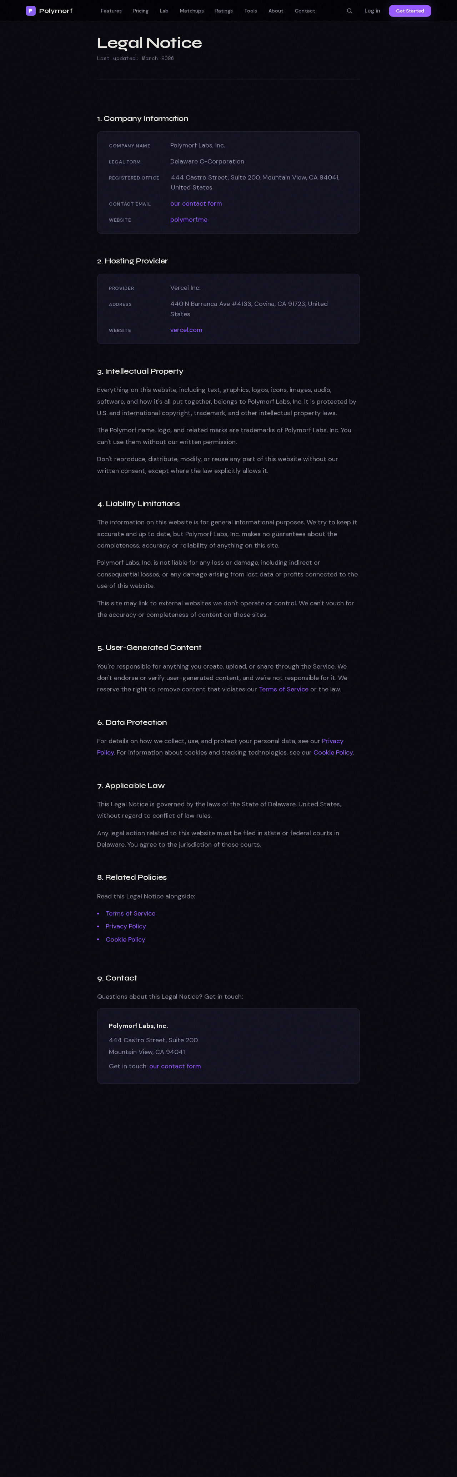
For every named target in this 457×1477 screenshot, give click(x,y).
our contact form (196, 203)
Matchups (192, 10)
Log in (372, 10)
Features (111, 10)
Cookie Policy (333, 752)
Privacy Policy (126, 926)
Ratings (224, 10)
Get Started (410, 11)
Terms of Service (283, 689)
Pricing (141, 10)
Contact (305, 10)
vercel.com (186, 330)
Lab (164, 10)
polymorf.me (188, 219)
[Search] (349, 10)
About (275, 10)
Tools (250, 10)
